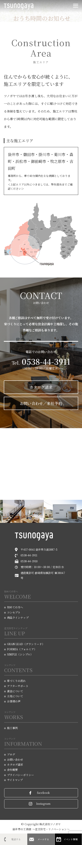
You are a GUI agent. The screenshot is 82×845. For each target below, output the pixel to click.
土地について (15, 696)
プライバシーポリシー (20, 775)
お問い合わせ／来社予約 (41, 403)
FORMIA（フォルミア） (22, 649)
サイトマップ (15, 780)
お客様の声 (14, 701)
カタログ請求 (41, 387)
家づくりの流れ (16, 681)
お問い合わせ (15, 759)
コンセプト (14, 612)
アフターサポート (17, 686)
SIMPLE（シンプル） (20, 654)
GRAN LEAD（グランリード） (26, 644)
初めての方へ (15, 607)
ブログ (11, 754)
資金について (15, 691)
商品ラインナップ (18, 617)
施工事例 (12, 728)
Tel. (41, 362)
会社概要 (12, 770)
